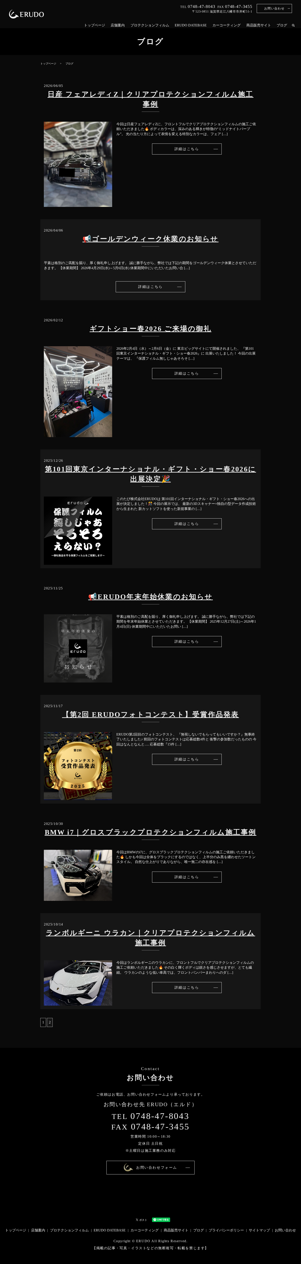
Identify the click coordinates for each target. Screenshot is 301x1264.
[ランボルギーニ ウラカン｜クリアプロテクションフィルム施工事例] (78, 982)
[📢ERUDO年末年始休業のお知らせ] (78, 648)
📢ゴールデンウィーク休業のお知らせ (150, 239)
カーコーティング (226, 25)
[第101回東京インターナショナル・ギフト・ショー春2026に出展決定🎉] (78, 530)
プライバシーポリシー (226, 1230)
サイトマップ (259, 1230)
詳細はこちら (187, 149)
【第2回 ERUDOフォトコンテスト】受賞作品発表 (150, 714)
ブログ (282, 25)
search (293, 25)
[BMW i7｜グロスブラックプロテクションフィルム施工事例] (78, 875)
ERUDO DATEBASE (191, 25)
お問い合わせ (274, 8)
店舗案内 (118, 25)
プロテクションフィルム (149, 25)
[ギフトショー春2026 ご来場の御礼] (78, 391)
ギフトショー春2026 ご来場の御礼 (151, 329)
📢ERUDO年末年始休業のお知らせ (150, 597)
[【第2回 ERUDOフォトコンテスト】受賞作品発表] (78, 765)
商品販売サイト (258, 25)
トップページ (94, 25)
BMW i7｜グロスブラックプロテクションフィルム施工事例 (150, 832)
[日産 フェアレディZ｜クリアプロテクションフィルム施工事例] (78, 164)
